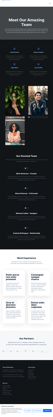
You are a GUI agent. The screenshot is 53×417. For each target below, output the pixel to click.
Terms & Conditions (7, 394)
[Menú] (49, 3)
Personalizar (28, 410)
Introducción (31, 369)
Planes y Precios (32, 376)
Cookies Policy (6, 392)
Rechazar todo (38, 410)
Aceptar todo (47, 410)
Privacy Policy (31, 378)
